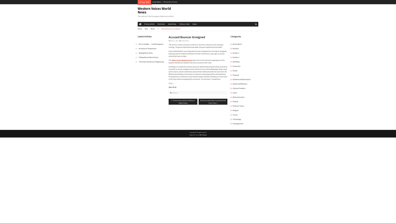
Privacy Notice (149, 24)
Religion (236, 110)
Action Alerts (237, 44)
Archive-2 (236, 57)
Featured (236, 75)
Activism (236, 48)
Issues (235, 93)
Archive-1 (175, 93)
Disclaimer (161, 24)
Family (235, 71)
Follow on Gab (184, 24)
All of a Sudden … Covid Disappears (151, 44)
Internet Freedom (239, 88)
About (195, 24)
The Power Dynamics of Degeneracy (151, 62)
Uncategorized (238, 124)
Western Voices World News (154, 10)
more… (171, 83)
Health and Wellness (240, 84)
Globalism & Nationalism (241, 79)
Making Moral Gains (170, 2)
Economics (236, 66)
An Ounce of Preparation (147, 48)
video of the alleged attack (182, 60)
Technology (237, 119)
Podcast (235, 101)
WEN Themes (203, 135)
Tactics (235, 115)
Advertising (172, 24)
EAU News (236, 62)
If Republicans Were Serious (148, 57)
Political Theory (238, 106)
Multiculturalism (239, 97)
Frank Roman (185, 41)
